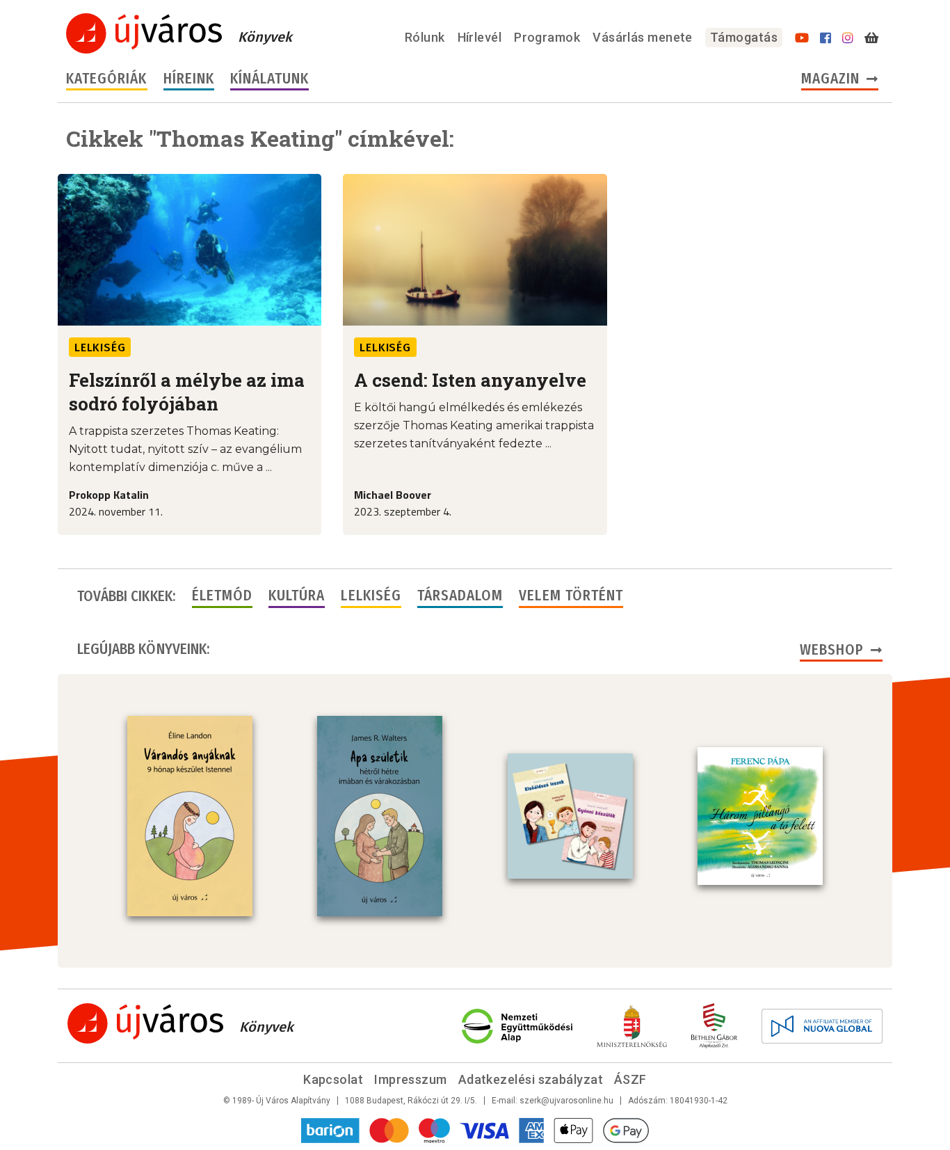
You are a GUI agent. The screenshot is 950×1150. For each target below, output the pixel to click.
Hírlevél (480, 37)
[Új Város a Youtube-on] (802, 38)
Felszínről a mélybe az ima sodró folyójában (187, 391)
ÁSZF (630, 1079)
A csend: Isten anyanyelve (470, 380)
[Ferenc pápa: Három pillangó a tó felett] (760, 816)
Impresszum (410, 1079)
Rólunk (425, 37)
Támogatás (744, 37)
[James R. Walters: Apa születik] (379, 816)
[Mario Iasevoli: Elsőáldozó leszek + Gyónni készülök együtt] (570, 816)
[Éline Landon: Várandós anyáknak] (189, 816)
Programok (547, 37)
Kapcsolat (333, 1079)
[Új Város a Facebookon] (825, 38)
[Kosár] (871, 38)
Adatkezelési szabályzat (530, 1079)
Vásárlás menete (643, 37)
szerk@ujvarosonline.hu (566, 1100)
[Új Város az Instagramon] (847, 38)
